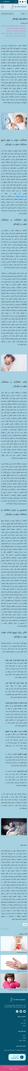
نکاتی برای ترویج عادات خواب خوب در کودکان (15, 36)
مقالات (25, 924)
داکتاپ (11, 1069)
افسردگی (7, 435)
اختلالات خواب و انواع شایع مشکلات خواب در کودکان (13, 26)
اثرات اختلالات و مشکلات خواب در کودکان (16, 31)
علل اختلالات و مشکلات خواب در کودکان (16, 28)
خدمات (24, 1035)
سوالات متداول (22, 1040)
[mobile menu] (2, 7)
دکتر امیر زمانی (6, 913)
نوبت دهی (23, 1023)
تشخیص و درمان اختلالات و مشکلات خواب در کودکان (13, 33)
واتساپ (24, 1026)
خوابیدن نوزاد (11, 287)
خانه (25, 1020)
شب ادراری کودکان (21, 196)
